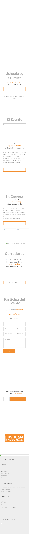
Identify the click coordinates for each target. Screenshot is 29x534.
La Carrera (4, 466)
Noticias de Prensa (6, 491)
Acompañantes (5, 473)
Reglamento (4, 501)
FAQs (2, 504)
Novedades (4, 475)
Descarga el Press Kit (6, 489)
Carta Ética (4, 503)
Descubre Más (14, 169)
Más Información (14, 282)
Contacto (3, 477)
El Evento (3, 464)
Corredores (4, 469)
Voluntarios (4, 471)
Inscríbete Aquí (15, 89)
